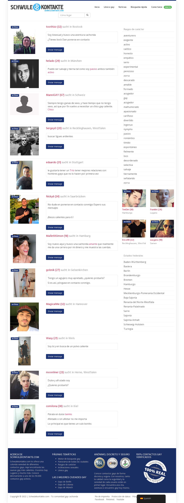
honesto (128, 53)
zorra (127, 75)
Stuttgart (77, 162)
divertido (128, 120)
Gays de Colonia (65, 484)
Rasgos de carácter (67, 464)
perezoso (129, 71)
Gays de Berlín (64, 481)
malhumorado (131, 107)
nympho (128, 129)
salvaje (127, 169)
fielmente (129, 151)
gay (126, 98)
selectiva (128, 165)
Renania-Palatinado (134, 306)
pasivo (93, 69)
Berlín (127, 270)
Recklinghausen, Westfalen (89, 128)
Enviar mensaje (55, 49)
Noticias (122, 7)
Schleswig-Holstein (134, 324)
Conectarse (161, 7)
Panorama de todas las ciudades (73, 461)
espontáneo (130, 147)
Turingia (128, 328)
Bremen (128, 279)
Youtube (120, 499)
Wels (71, 338)
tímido (127, 142)
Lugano (153, 213)
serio (126, 62)
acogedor (129, 93)
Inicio (97, 7)
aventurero (130, 35)
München (76, 61)
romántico (129, 138)
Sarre (127, 311)
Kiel (75, 406)
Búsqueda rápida (139, 7)
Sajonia (128, 315)
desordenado (131, 160)
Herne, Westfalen (85, 372)
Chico (51, 109)
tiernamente (130, 173)
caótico (127, 49)
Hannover (82, 304)
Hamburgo (127, 213)
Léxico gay (109, 7)
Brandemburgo (132, 275)
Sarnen (153, 243)
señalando (129, 178)
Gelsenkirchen (79, 270)
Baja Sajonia (130, 297)
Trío (72, 170)
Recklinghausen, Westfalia (134, 243)
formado (128, 89)
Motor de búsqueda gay (69, 458)
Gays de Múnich (65, 487)
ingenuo (128, 124)
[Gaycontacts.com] (37, 7)
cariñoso (128, 115)
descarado (129, 80)
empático (129, 57)
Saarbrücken (77, 196)
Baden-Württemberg (135, 262)
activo (51, 72)
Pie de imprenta (102, 496)
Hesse (127, 288)
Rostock (77, 27)
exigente (128, 40)
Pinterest (110, 499)
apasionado (130, 111)
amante (93, 244)
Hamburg (84, 236)
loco (126, 156)
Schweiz (80, 95)
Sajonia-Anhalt (131, 320)
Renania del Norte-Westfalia (139, 302)
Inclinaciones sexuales (68, 467)
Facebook (99, 499)
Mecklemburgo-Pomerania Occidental (144, 293)
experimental (131, 66)
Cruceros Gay (41, 470)
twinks (68, 414)
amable (128, 84)
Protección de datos (121, 496)
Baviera (128, 266)
